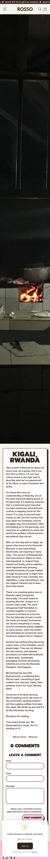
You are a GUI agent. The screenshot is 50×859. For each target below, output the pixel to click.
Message (10, 786)
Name (8, 761)
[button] (40, 9)
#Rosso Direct (19, 737)
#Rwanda (32, 737)
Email (8, 773)
